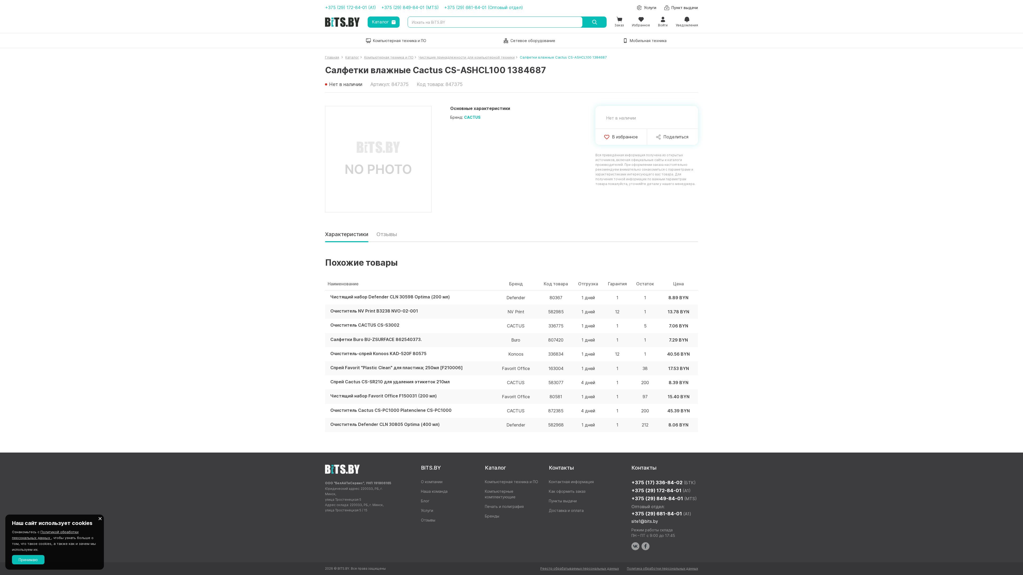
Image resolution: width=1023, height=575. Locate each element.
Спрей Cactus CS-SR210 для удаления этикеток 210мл (390, 381)
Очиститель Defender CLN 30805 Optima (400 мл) (385, 424)
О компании (432, 481)
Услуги (427, 510)
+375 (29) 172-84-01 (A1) (350, 7)
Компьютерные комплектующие (500, 494)
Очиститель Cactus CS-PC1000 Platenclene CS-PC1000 (391, 410)
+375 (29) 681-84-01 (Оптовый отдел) (483, 7)
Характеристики (346, 234)
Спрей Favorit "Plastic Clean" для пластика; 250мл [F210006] (396, 367)
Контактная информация (571, 481)
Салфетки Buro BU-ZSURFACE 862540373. (376, 339)
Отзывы (386, 234)
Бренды (492, 516)
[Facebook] (645, 546)
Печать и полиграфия (504, 506)
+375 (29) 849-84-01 (664, 498)
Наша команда (434, 491)
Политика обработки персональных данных (662, 568)
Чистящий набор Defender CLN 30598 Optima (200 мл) (390, 296)
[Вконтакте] (635, 546)
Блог (425, 501)
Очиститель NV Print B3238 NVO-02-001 (374, 311)
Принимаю (28, 559)
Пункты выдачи (563, 501)
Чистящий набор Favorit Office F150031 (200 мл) (383, 396)
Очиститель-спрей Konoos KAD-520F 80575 (378, 353)
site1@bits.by (644, 521)
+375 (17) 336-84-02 (663, 482)
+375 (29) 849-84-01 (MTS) (410, 7)
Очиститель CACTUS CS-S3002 (364, 325)
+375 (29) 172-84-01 (661, 490)
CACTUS (472, 117)
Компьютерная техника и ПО (511, 481)
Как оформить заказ (567, 491)
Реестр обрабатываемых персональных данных (579, 568)
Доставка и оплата (566, 510)
